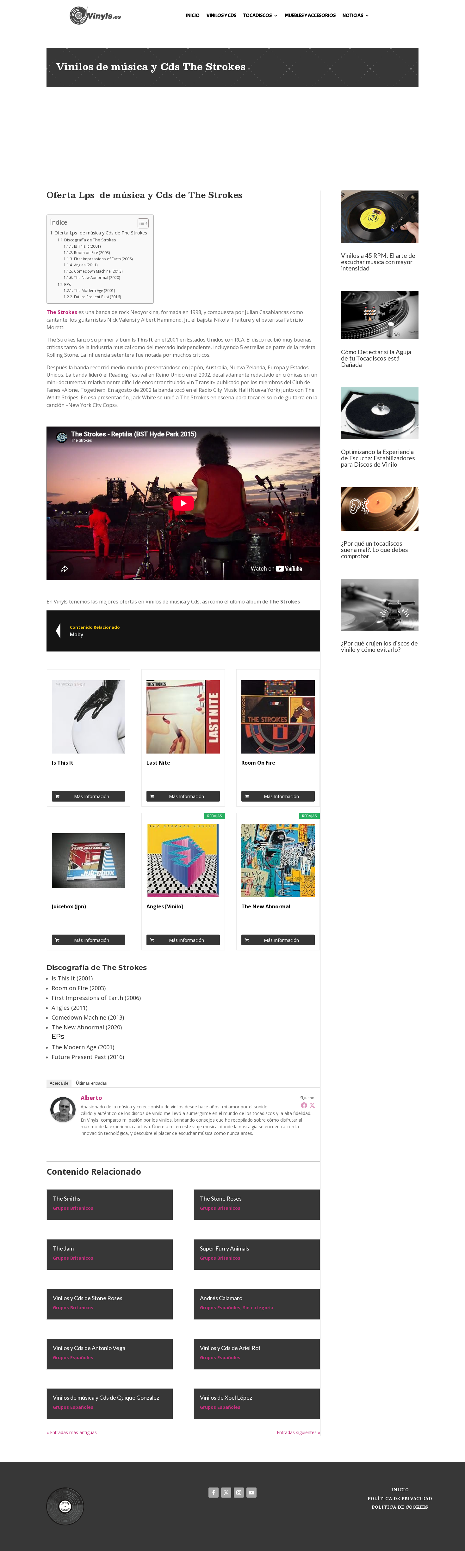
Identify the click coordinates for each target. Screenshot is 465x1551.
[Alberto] (63, 1120)
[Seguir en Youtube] (251, 1492)
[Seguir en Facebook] (213, 1492)
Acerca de (59, 1083)
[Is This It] (88, 716)
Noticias (353, 16)
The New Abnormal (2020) (97, 277)
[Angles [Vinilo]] (183, 860)
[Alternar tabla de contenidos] (140, 223)
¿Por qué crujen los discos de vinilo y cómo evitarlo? (379, 646)
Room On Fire (258, 763)
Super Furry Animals (224, 1248)
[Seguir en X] (226, 1492)
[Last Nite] (183, 716)
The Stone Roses (221, 1198)
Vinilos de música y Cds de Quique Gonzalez (106, 1397)
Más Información (91, 796)
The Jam (63, 1248)
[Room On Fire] (278, 716)
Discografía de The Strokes (90, 240)
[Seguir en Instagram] (239, 1492)
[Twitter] (312, 1105)
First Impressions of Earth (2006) (103, 259)
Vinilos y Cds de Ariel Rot (230, 1347)
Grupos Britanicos (73, 1208)
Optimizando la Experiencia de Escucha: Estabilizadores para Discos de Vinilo (378, 458)
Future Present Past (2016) (97, 296)
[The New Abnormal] (278, 860)
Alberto (91, 1097)
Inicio (193, 16)
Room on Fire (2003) (92, 252)
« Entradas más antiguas (71, 1432)
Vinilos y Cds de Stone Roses (87, 1297)
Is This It (62, 763)
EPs (67, 284)
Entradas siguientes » (298, 1432)
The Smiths (66, 1198)
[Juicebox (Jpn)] (88, 860)
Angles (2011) (85, 265)
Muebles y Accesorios (310, 16)
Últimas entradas (91, 1083)
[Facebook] (304, 1105)
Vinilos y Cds (221, 16)
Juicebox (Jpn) (69, 906)
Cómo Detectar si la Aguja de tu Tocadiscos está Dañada (376, 358)
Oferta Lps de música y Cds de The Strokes (100, 233)
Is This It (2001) (87, 246)
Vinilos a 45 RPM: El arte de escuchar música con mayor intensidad (378, 262)
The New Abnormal (265, 906)
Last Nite (158, 763)
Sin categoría (258, 1308)
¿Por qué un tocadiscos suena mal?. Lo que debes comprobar (374, 550)
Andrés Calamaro (221, 1297)
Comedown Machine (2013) (98, 271)
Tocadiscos (257, 16)
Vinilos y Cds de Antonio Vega (89, 1347)
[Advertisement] (232, 134)
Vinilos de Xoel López (226, 1397)
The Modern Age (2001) (94, 290)
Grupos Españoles (73, 1357)
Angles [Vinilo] (164, 906)
